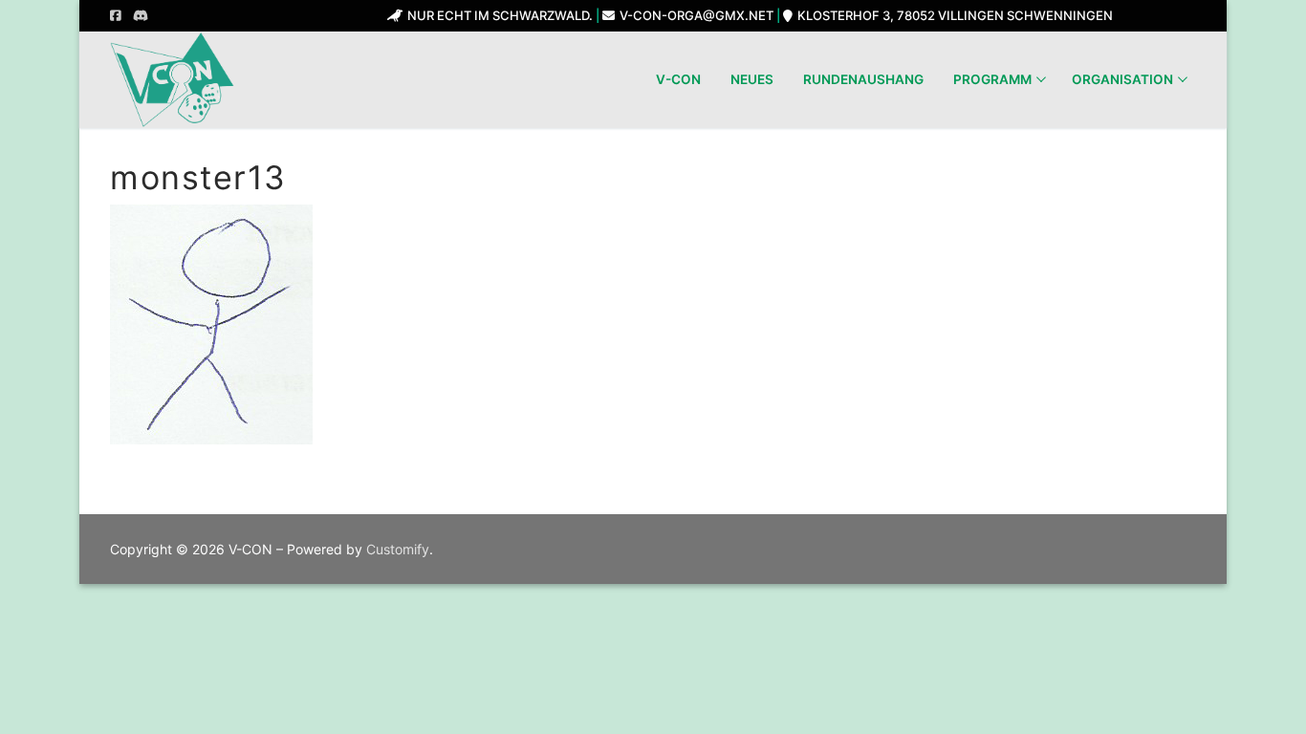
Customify (397, 549)
